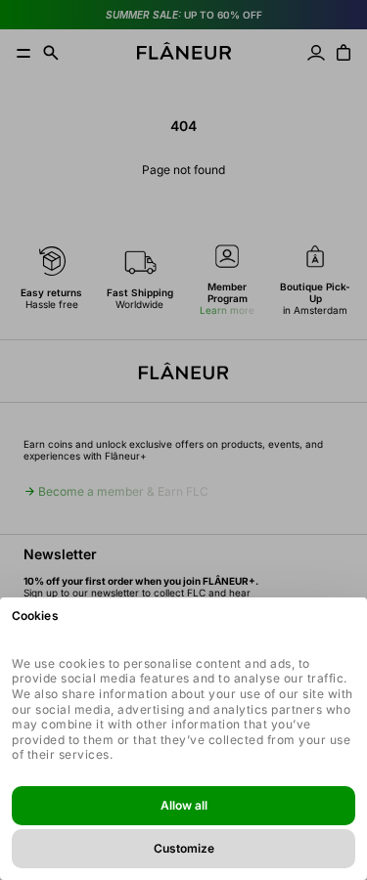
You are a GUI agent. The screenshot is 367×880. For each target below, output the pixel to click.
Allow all (184, 805)
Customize (184, 848)
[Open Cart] (343, 53)
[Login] (316, 53)
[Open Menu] (23, 53)
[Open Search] (51, 53)
